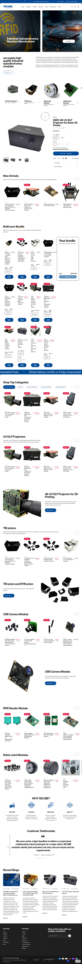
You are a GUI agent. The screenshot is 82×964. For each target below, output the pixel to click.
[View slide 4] (42, 858)
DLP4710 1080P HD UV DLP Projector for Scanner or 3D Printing (28, 207)
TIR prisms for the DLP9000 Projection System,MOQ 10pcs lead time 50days (21, 257)
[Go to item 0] (6, 159)
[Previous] (25, 1)
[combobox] (62, 1)
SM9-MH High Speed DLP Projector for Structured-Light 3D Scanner (27, 417)
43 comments (15, 888)
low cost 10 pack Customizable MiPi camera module (49, 641)
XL (67, 144)
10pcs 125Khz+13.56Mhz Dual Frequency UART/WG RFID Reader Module (68, 736)
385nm (55, 137)
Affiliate (24, 948)
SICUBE (55, 117)
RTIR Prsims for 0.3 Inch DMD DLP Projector (68, 560)
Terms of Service (26, 944)
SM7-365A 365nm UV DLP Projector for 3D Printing (7, 344)
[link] (12, 805)
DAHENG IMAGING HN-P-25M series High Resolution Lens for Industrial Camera (10, 642)
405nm (62, 137)
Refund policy (25, 946)
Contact (5, 936)
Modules (5, 934)
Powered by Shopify (15, 958)
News (4, 940)
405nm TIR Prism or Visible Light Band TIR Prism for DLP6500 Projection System (10, 207)
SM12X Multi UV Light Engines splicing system (67, 206)
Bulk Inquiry (6, 942)
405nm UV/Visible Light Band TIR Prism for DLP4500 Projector (8, 301)
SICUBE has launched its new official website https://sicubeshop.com (10, 893)
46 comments (35, 888)
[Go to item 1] (13, 159)
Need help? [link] (76, 158)
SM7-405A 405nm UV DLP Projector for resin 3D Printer (33, 302)
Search (23, 931)
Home (4, 931)
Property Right (25, 942)
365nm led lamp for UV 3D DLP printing (49, 205)
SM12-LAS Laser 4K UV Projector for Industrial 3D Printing (33, 345)
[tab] (9, 387)
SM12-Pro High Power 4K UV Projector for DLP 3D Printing (46, 345)
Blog (23, 936)
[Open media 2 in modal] (26, 136)
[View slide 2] (39, 858)
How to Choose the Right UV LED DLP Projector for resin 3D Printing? (30, 893)
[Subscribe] (69, 936)
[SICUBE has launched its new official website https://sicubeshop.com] (11, 879)
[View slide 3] (41, 858)
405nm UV (8, 271)
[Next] (57, 1)
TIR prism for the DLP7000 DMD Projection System (49, 560)
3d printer (7, 875)
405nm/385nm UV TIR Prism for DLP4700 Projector (48, 254)
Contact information (6, 961)
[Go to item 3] (20, 159)
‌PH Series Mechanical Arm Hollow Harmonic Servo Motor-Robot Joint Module (8, 784)
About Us (5, 938)
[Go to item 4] (27, 159)
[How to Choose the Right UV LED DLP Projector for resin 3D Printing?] (31, 879)
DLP (6, 878)
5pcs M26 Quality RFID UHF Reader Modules (48, 735)
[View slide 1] (38, 858)
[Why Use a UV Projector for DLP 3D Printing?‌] (50, 879)
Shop (4, 944)
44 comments (74, 888)
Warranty (24, 940)
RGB (40, 268)
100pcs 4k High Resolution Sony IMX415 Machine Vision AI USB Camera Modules (68, 642)
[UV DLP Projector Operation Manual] (70, 879)
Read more (5, 918)
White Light (47, 314)
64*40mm (34, 314)
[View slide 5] (44, 858)
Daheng (6, 637)
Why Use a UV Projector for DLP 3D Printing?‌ (50, 892)
